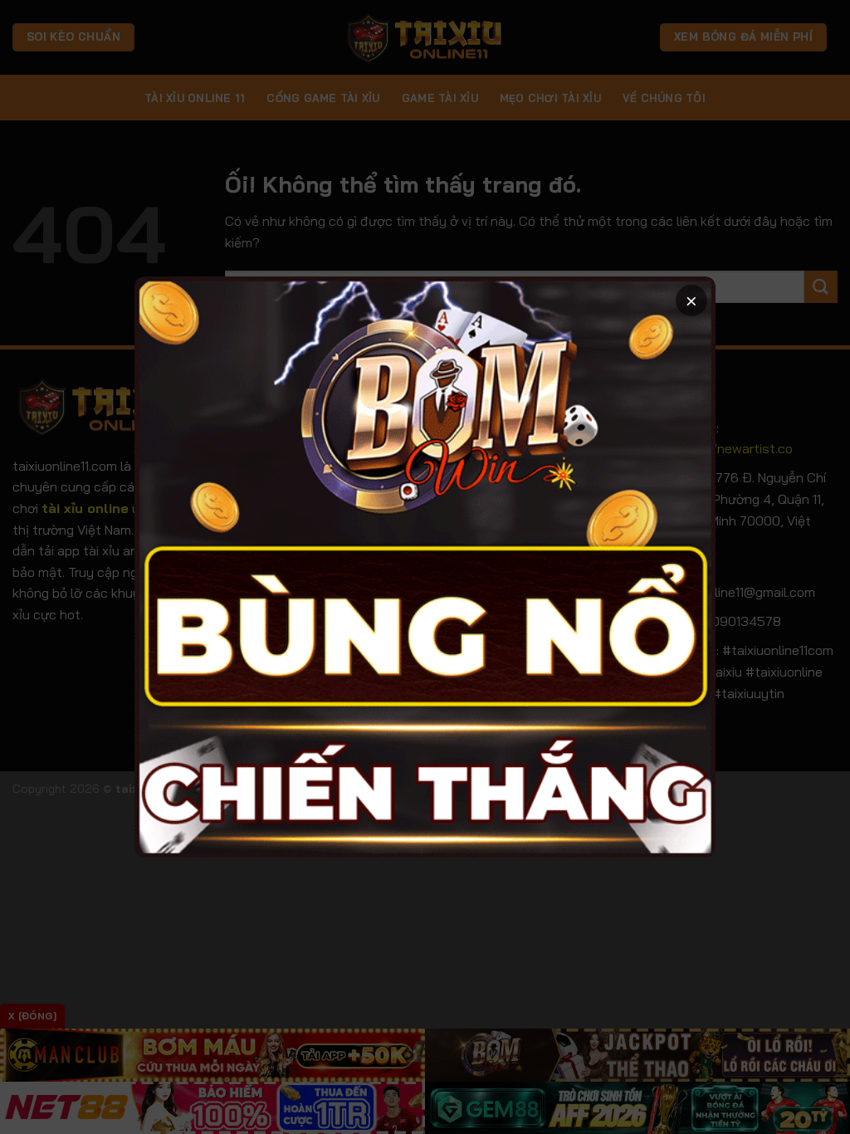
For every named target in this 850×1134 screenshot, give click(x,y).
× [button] (691, 300)
